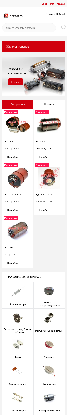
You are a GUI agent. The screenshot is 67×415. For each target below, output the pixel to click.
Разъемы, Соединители (49, 330)
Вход (44, 3)
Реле (18, 357)
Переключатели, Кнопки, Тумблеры (17, 331)
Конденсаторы (17, 304)
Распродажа (17, 104)
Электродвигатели (49, 410)
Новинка (49, 104)
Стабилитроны (17, 384)
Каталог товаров (17, 46)
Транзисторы (18, 410)
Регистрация (57, 3)
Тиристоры (49, 384)
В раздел (15, 82)
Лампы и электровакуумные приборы (49, 305)
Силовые (49, 357)
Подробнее (12, 157)
